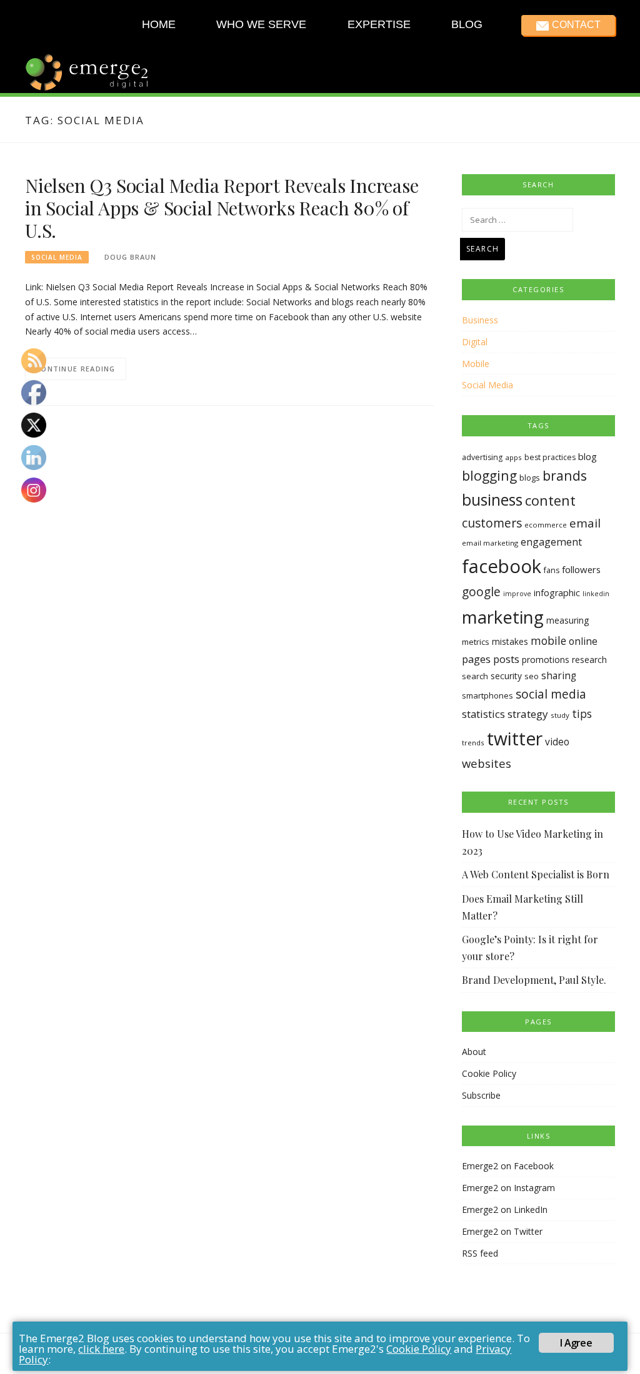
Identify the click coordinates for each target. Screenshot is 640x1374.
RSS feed (480, 1253)
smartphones (487, 695)
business (492, 499)
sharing (558, 675)
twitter (514, 738)
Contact (575, 24)
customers (492, 522)
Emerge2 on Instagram (508, 1188)
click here (101, 1349)
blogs (529, 477)
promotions (545, 659)
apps (513, 457)
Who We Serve (261, 24)
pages (476, 659)
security (506, 676)
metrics (475, 641)
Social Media (56, 257)
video (557, 741)
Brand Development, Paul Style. (534, 979)
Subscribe (481, 1095)
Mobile (475, 364)
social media (551, 693)
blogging (489, 475)
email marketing (490, 542)
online (583, 641)
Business (480, 320)
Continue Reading (76, 368)
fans (551, 570)
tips (582, 713)
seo (531, 676)
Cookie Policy (489, 1073)
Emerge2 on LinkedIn (505, 1209)
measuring (567, 620)
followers (581, 569)
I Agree (575, 1343)
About (474, 1051)
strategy (528, 714)
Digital (475, 342)
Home (159, 24)
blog (587, 456)
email (585, 523)
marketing (503, 617)
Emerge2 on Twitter (502, 1231)
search (475, 676)
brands (564, 475)
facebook (501, 566)
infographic (557, 593)
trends (473, 742)
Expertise (378, 24)
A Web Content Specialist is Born (535, 874)
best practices (550, 457)
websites (486, 763)
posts (506, 659)
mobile (548, 640)
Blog (466, 24)
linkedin (595, 593)
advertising (482, 457)
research (589, 659)
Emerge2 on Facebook (508, 1166)
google (481, 592)
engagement (551, 542)
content (550, 500)
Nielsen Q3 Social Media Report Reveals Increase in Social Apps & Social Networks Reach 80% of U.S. (222, 208)
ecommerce (545, 524)
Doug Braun (130, 257)
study (560, 715)
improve (517, 593)
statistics (483, 714)
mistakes (510, 641)
